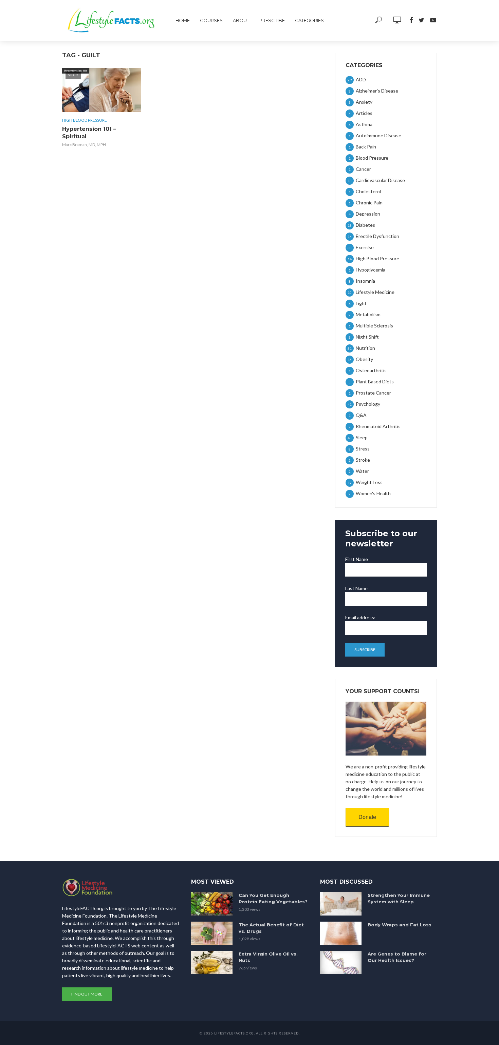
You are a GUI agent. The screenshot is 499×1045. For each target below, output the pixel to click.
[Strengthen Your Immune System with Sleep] (341, 904)
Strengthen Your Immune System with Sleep (399, 898)
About (241, 20)
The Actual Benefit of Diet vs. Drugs (271, 928)
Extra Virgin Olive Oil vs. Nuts (268, 957)
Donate (367, 817)
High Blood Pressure (84, 120)
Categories (309, 20)
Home (182, 20)
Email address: (360, 617)
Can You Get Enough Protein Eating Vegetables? (273, 898)
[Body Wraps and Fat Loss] (341, 933)
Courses (211, 20)
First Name (356, 559)
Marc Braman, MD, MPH (84, 144)
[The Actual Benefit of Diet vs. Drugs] (212, 933)
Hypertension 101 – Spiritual (89, 133)
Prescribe (272, 20)
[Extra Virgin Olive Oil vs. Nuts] (212, 962)
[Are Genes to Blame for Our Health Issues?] (341, 962)
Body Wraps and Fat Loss (399, 924)
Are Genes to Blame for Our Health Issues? (397, 957)
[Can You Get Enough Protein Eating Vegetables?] (212, 904)
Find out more (87, 994)
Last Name (356, 588)
